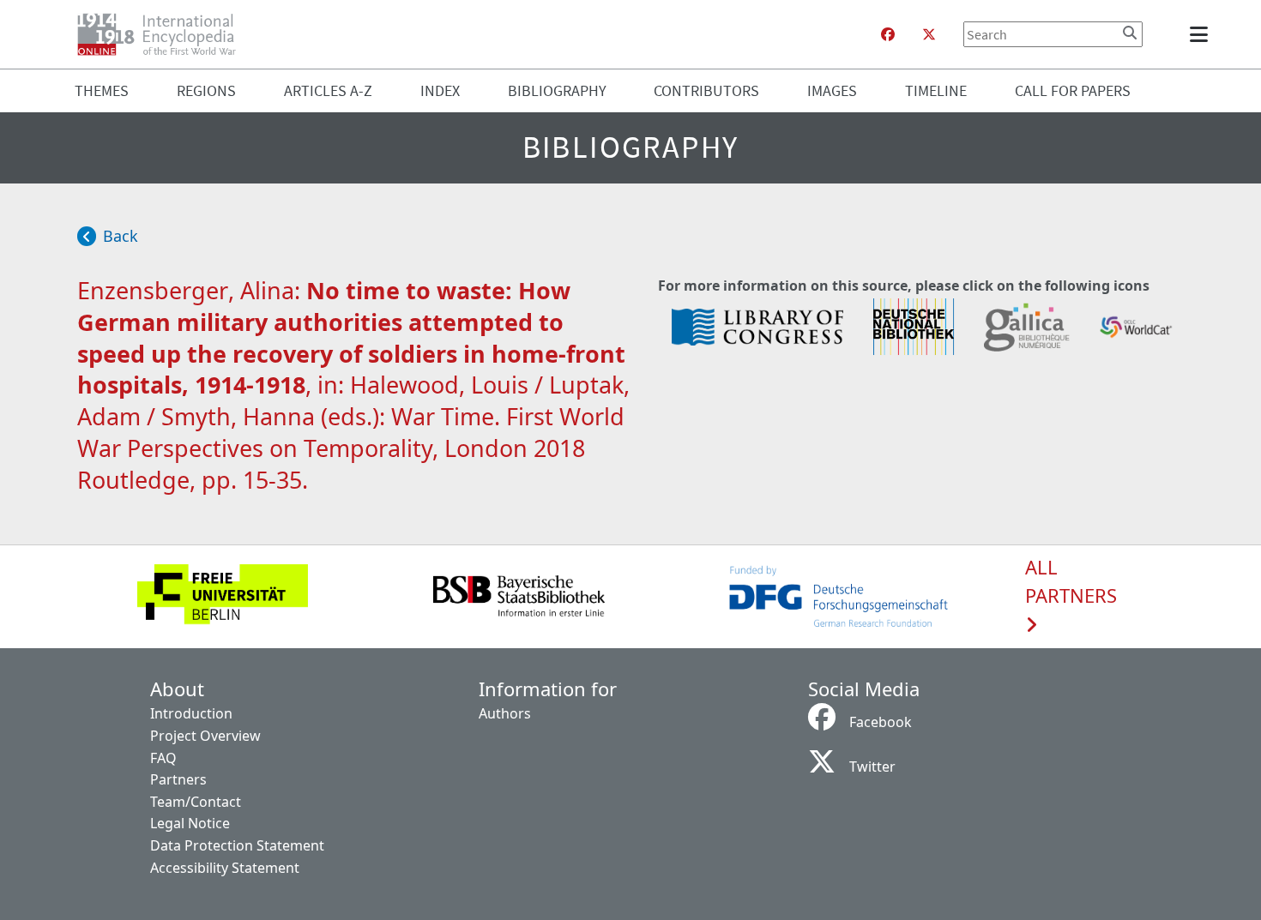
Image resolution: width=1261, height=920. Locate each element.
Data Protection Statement (237, 845)
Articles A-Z (328, 90)
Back (120, 235)
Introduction (191, 713)
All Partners (1071, 582)
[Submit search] (1130, 32)
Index (440, 90)
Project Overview (205, 735)
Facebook (880, 722)
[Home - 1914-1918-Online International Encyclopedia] (163, 34)
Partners (178, 779)
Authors (505, 713)
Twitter (872, 766)
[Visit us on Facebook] (888, 34)
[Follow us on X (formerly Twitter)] (929, 34)
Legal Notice (190, 823)
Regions (206, 90)
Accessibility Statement (224, 867)
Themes (102, 90)
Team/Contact (195, 801)
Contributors (706, 90)
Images (832, 90)
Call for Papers (1073, 90)
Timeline (936, 90)
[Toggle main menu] (1202, 34)
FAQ (163, 758)
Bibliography (557, 90)
